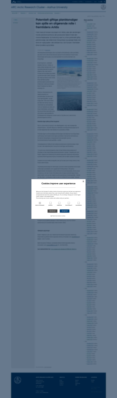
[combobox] (83, 181)
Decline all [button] (52, 211)
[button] (58, 216)
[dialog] (58, 199)
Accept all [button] (65, 211)
